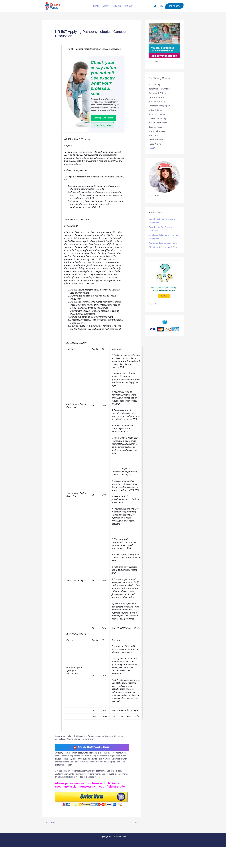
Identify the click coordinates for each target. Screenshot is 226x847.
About (106, 6)
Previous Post (50, 822)
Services (117, 6)
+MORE (152, 148)
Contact (129, 6)
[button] (174, 6)
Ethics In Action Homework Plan (163, 247)
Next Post (135, 822)
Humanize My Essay (102, 125)
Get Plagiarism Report (103, 117)
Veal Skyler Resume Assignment (163, 243)
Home (96, 6)
